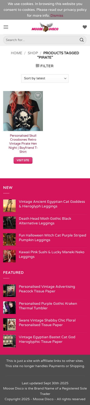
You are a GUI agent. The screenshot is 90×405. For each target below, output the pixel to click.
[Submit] (82, 40)
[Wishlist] (85, 27)
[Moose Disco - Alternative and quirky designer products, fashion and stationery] (45, 27)
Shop (33, 53)
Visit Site (23, 160)
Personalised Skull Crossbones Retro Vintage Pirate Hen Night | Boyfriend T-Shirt (23, 144)
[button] (6, 27)
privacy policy (75, 10)
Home (16, 53)
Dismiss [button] (56, 15)
